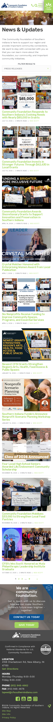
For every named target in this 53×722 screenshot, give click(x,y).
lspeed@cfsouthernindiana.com (20, 692)
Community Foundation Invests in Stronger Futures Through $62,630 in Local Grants (25, 164)
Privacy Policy (9, 717)
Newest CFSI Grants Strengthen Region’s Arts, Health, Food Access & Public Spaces (24, 366)
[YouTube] (23, 699)
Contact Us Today (26, 617)
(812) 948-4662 (31, 5)
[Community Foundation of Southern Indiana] (14, 5)
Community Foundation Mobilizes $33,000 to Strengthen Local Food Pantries (23, 516)
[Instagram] (35, 699)
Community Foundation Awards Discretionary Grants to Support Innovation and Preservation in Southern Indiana (22, 216)
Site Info (6, 714)
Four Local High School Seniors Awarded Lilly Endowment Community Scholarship (25, 466)
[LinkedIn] (29, 699)
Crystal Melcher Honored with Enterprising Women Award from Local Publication (26, 267)
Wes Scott (34, 121)
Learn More (19, 101)
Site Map (6, 711)
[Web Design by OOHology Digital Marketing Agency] (49, 712)
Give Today (49, 8)
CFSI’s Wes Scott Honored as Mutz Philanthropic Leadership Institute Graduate (23, 566)
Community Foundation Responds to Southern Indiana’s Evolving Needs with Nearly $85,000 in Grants (25, 114)
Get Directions (10, 668)
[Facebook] (18, 699)
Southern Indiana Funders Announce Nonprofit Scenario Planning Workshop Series (26, 416)
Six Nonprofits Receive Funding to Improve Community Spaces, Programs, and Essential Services (23, 317)
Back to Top (49, 589)
